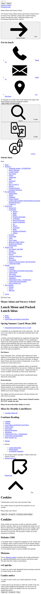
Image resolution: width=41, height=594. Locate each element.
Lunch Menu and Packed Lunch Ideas (21, 271)
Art (14, 224)
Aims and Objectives (15, 256)
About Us (8, 166)
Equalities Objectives (15, 190)
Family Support (14, 199)
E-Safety (11, 235)
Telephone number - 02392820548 (20, 168)
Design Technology (19, 222)
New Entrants (9, 285)
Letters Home (13, 272)
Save (18, 592)
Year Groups (13, 240)
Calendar (11, 267)
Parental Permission (15, 276)
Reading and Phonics (19, 231)
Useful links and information (18, 281)
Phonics (11, 258)
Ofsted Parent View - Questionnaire (20, 280)
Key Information (10, 192)
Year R (11, 289)
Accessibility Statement (16, 451)
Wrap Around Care (15, 283)
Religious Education (19, 217)
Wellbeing (12, 197)
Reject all (4, 514)
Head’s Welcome (14, 170)
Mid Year (12, 290)
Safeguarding (13, 193)
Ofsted (11, 175)
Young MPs (12, 236)
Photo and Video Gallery (16, 242)
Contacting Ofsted (14, 263)
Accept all (12, 514)
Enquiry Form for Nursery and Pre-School (22, 262)
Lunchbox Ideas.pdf (11, 413)
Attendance (12, 278)
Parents (7, 265)
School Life (8, 206)
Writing (15, 233)
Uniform (11, 269)
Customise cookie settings (24, 514)
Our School (12, 174)
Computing (16, 218)
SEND (11, 195)
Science (15, 211)
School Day (12, 208)
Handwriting (13, 245)
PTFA (11, 183)
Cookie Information (15, 448)
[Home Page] (6, 7)
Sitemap (7, 441)
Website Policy (13, 449)
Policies (11, 186)
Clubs (10, 238)
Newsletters (12, 260)
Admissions (12, 177)
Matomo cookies (11, 557)
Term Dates (12, 274)
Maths (15, 229)
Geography (16, 227)
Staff (10, 179)
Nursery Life (9, 247)
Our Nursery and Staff (16, 249)
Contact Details (13, 172)
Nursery (11, 287)
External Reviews (14, 188)
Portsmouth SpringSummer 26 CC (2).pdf (18, 328)
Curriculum (12, 210)
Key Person (12, 253)
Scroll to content (6, 5)
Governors (12, 181)
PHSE (15, 215)
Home (7, 165)
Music (15, 213)
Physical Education (19, 220)
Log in (7, 294)
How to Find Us (14, 184)
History (15, 226)
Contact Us (12, 204)
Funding (11, 251)
